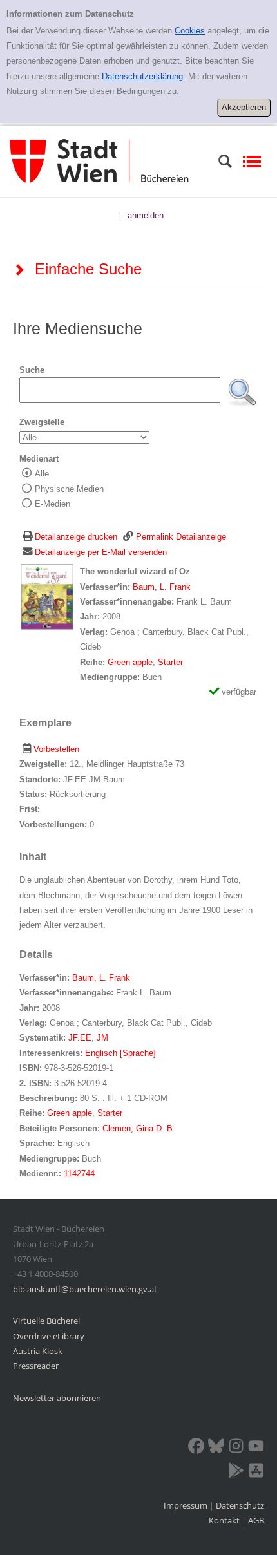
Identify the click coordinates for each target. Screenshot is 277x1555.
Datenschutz (240, 1505)
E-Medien (52, 504)
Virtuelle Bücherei (46, 1320)
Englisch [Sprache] (120, 1053)
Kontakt (224, 1520)
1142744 (79, 1173)
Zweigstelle (41, 422)
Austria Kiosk (37, 1351)
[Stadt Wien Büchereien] (99, 160)
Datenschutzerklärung (142, 76)
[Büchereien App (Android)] (236, 1472)
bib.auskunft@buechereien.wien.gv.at (85, 1289)
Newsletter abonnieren (57, 1398)
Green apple (130, 662)
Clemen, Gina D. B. (138, 1128)
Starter (170, 662)
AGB (256, 1520)
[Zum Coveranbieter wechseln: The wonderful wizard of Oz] (47, 596)
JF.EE (79, 1037)
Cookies (190, 30)
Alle (42, 473)
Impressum (186, 1505)
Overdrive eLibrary (48, 1336)
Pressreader (36, 1365)
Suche (31, 370)
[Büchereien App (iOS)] (256, 1472)
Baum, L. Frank (162, 587)
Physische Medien (69, 489)
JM (102, 1037)
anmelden (146, 215)
